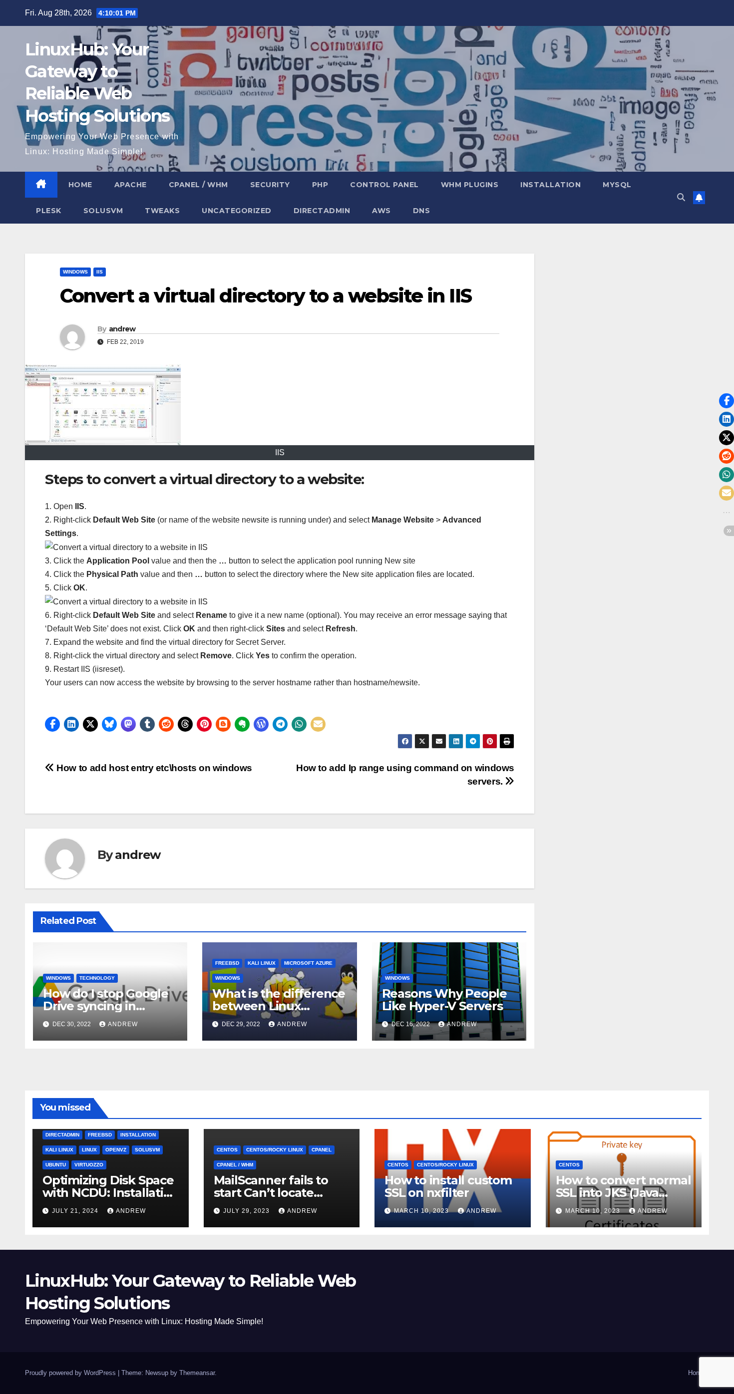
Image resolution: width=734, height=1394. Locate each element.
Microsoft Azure (308, 963)
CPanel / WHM (198, 184)
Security (270, 184)
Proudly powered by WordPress (71, 1373)
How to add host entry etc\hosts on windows (153, 768)
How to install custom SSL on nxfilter (448, 1186)
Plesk (48, 210)
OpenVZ (115, 1149)
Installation (550, 184)
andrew (122, 328)
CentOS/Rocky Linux (274, 1149)
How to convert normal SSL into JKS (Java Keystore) (623, 1192)
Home (80, 184)
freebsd (227, 963)
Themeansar (197, 1373)
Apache (130, 184)
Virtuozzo (88, 1164)
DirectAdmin (322, 210)
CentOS (227, 1149)
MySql (617, 184)
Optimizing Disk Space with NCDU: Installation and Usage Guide (110, 1192)
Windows (75, 272)
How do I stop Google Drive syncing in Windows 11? (105, 1006)
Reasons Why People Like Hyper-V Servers (444, 999)
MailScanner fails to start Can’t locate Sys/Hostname (271, 1192)
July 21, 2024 (76, 1210)
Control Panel (384, 184)
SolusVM (103, 210)
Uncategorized (237, 210)
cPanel (322, 1149)
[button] (681, 197)
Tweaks (162, 210)
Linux (89, 1149)
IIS (99, 272)
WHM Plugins (470, 184)
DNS (421, 210)
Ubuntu (55, 1164)
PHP (320, 184)
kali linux (262, 963)
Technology (97, 978)
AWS (381, 210)
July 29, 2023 (247, 1210)
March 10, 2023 (422, 1210)
